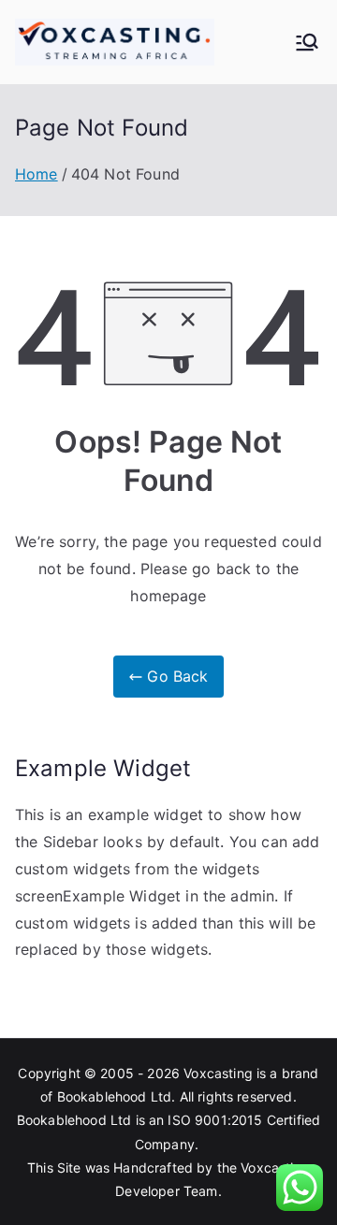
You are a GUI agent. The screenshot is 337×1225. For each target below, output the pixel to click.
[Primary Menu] (307, 42)
